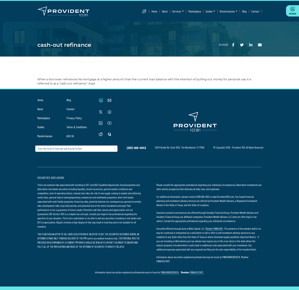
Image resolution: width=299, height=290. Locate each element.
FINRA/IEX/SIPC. (197, 272)
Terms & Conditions (76, 127)
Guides (209, 11)
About (165, 11)
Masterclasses (227, 11)
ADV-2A (70, 136)
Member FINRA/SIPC (214, 228)
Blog (244, 11)
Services (176, 11)
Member (292, 13)
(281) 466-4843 (136, 148)
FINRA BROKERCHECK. (170, 272)
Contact (255, 11)
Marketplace (194, 11)
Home (154, 11)
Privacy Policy (74, 118)
